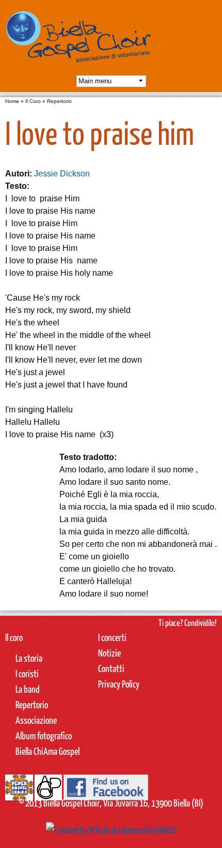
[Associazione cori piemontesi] (48, 792)
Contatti (111, 668)
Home (12, 101)
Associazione (36, 720)
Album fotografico (43, 735)
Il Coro (33, 101)
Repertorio (59, 101)
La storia (28, 658)
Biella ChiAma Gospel (47, 751)
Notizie (109, 653)
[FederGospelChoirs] (19, 792)
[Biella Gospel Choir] (78, 67)
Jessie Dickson (62, 173)
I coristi (27, 673)
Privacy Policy (118, 684)
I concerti (112, 637)
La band (27, 689)
